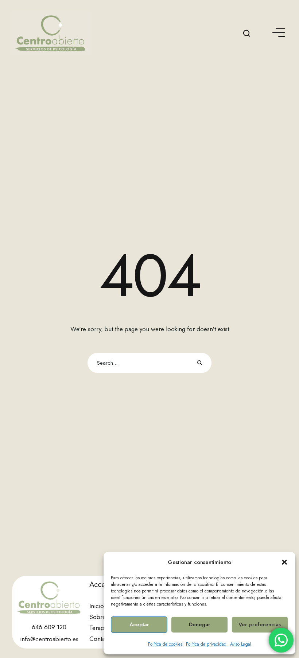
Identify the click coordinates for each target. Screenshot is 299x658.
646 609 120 (49, 627)
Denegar (199, 624)
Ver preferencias (259, 624)
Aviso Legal (240, 644)
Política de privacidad (206, 644)
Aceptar (139, 624)
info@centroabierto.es (49, 639)
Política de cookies (165, 644)
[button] (284, 562)
